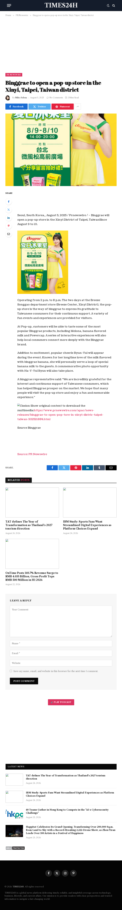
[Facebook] (8, 201)
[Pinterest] (8, 226)
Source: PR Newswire (32, 454)
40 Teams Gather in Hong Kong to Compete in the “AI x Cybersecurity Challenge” (67, 811)
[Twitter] (8, 209)
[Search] (113, 5)
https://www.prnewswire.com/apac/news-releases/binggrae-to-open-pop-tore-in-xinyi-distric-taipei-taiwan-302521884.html (60, 415)
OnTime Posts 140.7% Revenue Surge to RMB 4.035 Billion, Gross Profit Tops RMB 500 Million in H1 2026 (31, 576)
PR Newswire (14, 75)
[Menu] (9, 5)
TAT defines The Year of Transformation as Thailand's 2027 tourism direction (28, 525)
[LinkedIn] (8, 218)
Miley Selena (21, 97)
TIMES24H (18, 886)
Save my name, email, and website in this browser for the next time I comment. (56, 671)
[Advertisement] (61, 44)
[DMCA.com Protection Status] (15, 849)
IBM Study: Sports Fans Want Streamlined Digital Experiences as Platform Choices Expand (87, 525)
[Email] (8, 234)
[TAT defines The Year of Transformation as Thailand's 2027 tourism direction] (32, 503)
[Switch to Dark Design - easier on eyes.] (108, 5)
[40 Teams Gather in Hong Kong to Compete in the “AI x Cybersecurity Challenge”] (14, 814)
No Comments (56, 97)
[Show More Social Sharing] (78, 107)
